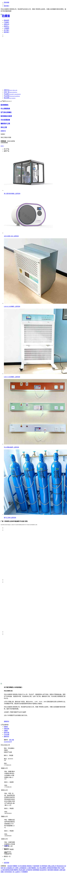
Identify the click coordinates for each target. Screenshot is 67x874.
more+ (2, 146)
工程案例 (6, 28)
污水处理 (6, 734)
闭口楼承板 (23, 866)
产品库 (62, 868)
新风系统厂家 (10, 872)
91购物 (16, 868)
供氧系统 (6, 728)
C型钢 (60, 870)
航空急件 (10, 866)
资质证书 (6, 24)
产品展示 (6, 22)
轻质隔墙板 (36, 870)
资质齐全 (10, 90)
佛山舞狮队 (43, 868)
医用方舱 (6, 732)
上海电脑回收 (22, 868)
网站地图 (6, 2)
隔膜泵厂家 (16, 866)
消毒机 (6, 730)
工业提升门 (17, 872)
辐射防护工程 (5, 123)
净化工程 (4, 127)
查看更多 (3, 131)
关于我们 (6, 30)
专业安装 (12, 96)
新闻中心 (6, 26)
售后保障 (10, 98)
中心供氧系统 (5, 108)
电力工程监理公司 (9, 868)
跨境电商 (44, 866)
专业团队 (12, 94)
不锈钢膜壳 (24, 872)
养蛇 (59, 868)
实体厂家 (10, 92)
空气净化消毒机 (6, 112)
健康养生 (16, 870)
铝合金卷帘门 (43, 870)
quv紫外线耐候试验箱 (7, 870)
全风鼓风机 (29, 870)
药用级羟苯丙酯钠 (52, 868)
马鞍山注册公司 (52, 866)
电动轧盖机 (22, 870)
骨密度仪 (29, 866)
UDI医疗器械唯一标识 (33, 868)
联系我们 (6, 6)
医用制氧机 (4, 105)
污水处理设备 (5, 120)
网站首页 (6, 20)
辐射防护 (6, 736)
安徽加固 (56, 870)
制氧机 (6, 726)
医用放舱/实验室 (6, 116)
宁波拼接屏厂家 (37, 866)
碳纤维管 (50, 870)
